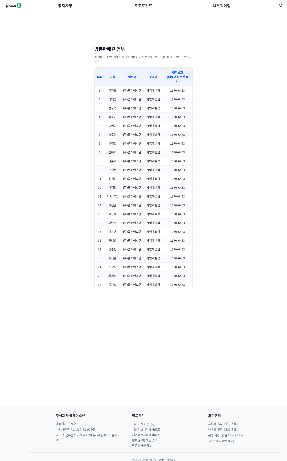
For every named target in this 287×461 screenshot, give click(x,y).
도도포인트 (143, 5)
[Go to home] (13, 5)
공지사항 (65, 5)
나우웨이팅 (222, 5)
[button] (280, 5)
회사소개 (137, 424)
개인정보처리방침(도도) (147, 429)
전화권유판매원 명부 (144, 440)
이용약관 (149, 424)
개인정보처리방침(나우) (147, 435)
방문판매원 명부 (142, 445)
